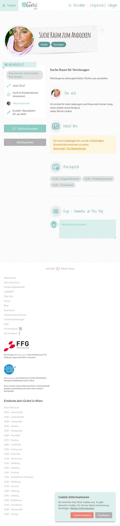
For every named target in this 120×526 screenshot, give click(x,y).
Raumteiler (11, 378)
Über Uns (8, 296)
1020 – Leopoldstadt (14, 417)
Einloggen (112, 5)
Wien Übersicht (11, 407)
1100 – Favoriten (12, 453)
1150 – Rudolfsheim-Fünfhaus (18, 477)
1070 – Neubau (11, 440)
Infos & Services (11, 282)
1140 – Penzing (11, 472)
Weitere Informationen (82, 508)
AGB (6, 324)
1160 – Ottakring (12, 481)
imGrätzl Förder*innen (60, 268)
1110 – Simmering (13, 458)
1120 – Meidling (12, 463)
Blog (6, 305)
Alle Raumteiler (25, 142)
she (9, 291)
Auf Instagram (11, 328)
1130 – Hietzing (11, 467)
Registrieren (97, 5)
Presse (7, 301)
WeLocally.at (10, 277)
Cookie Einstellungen (14, 319)
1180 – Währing (11, 491)
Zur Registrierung (76, 148)
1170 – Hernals (11, 486)
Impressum (9, 310)
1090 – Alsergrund (13, 449)
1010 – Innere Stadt (13, 412)
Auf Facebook (10, 333)
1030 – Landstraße (13, 421)
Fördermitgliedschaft (14, 287)
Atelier (44, 44)
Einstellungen (103, 515)
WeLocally (22, 355)
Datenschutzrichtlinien (15, 314)
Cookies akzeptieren (82, 515)
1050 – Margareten (13, 430)
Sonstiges (58, 44)
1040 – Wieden (11, 426)
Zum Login (59, 148)
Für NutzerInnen (77, 5)
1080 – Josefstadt (12, 444)
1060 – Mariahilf (12, 435)
